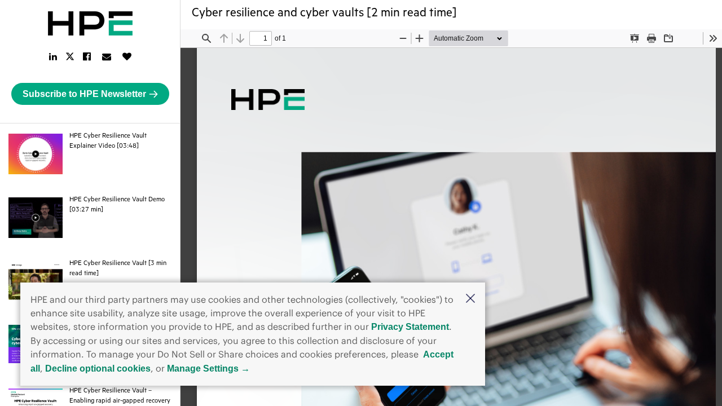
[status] (260, 38)
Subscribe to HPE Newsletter (84, 94)
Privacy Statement (410, 327)
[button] (470, 299)
